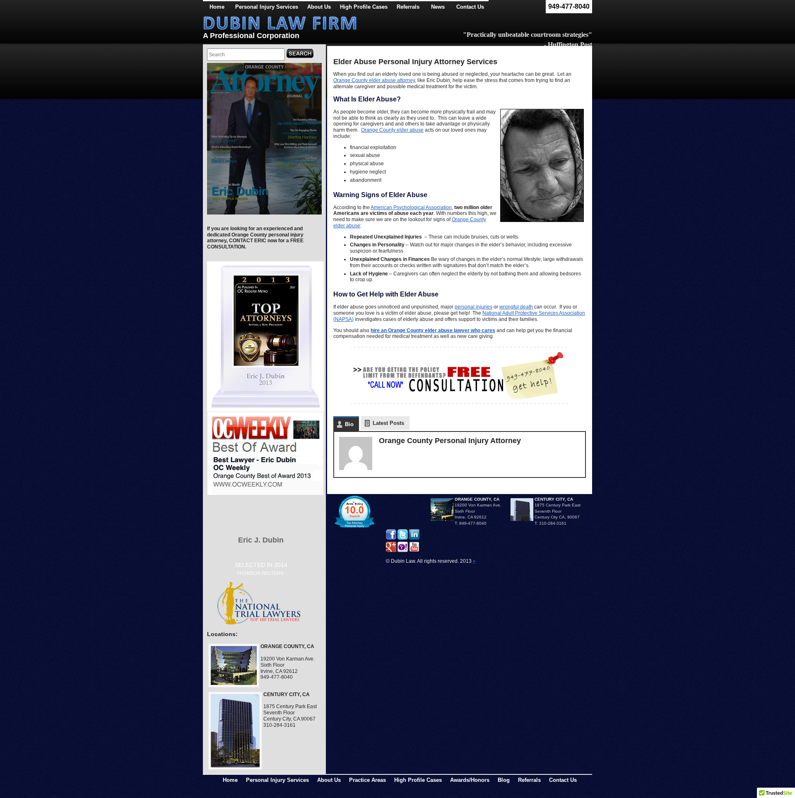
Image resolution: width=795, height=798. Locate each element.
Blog (504, 780)
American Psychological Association (411, 207)
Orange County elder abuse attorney (374, 80)
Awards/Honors (469, 780)
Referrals (529, 780)
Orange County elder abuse (392, 130)
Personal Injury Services (266, 7)
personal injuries (473, 307)
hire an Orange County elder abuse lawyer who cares (433, 330)
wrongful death (516, 307)
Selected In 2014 (261, 568)
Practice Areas (367, 780)
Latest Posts (388, 423)
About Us (319, 7)
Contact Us (563, 780)
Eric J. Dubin (261, 540)
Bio (349, 424)
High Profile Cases (364, 7)
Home (217, 7)
